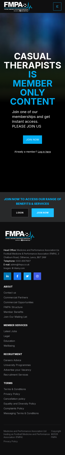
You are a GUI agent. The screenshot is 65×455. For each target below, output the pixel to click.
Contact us (10, 292)
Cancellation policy (14, 398)
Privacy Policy (12, 393)
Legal (7, 336)
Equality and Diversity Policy (20, 403)
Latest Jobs (10, 331)
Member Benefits (13, 311)
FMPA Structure (13, 307)
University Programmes (17, 365)
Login (20, 212)
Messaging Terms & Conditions (21, 413)
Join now (43, 212)
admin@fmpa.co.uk (20, 264)
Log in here (44, 151)
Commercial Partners (16, 297)
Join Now (32, 139)
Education (9, 340)
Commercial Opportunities (18, 302)
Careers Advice (12, 360)
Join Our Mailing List (15, 316)
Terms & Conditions (15, 389)
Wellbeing (9, 345)
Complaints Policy (14, 408)
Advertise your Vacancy (17, 369)
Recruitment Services (16, 374)
